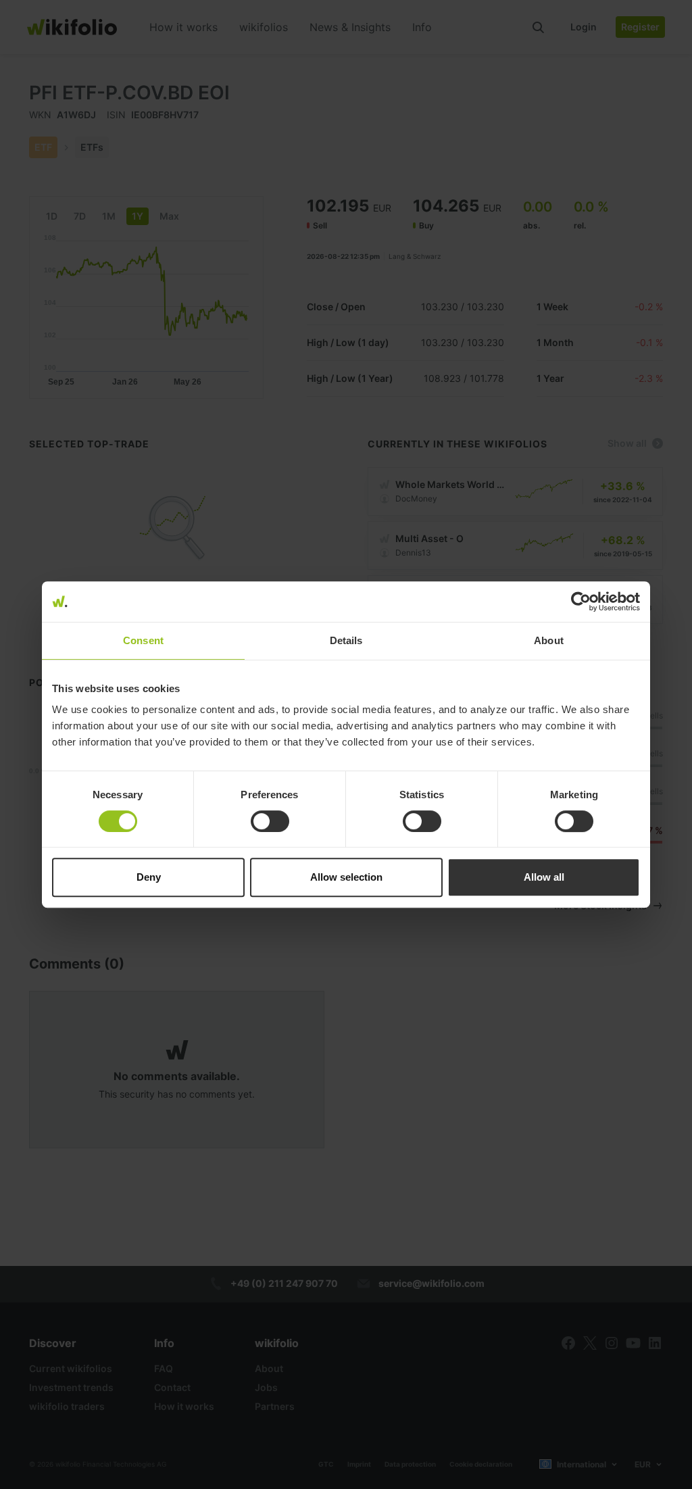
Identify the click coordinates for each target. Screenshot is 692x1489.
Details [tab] (346, 640)
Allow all (544, 877)
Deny (149, 877)
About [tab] (549, 640)
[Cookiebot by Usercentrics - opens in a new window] (581, 601)
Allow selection (346, 877)
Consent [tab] (143, 640)
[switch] (270, 821)
